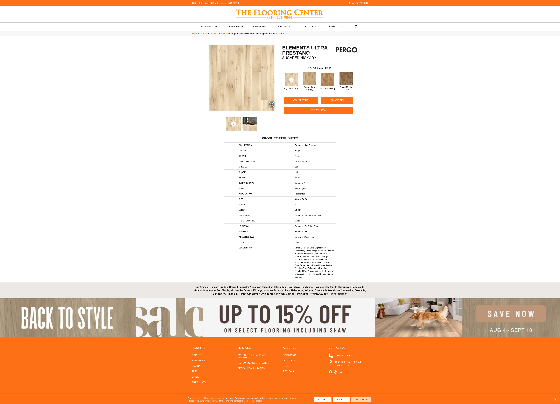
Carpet (197, 355)
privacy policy (209, 401)
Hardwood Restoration (253, 363)
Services (233, 26)
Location (310, 26)
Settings (361, 399)
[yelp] (336, 372)
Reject (341, 399)
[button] (215, 26)
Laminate (214, 34)
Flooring (207, 26)
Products (224, 34)
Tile (194, 371)
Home (194, 34)
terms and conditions (233, 401)
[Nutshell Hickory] (328, 80)
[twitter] (341, 372)
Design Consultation (251, 368)
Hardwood (199, 360)
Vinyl (195, 377)
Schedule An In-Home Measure (251, 356)
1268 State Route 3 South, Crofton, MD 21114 (215, 3)
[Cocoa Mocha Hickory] (346, 78)
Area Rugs (199, 382)
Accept (322, 399)
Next (276, 122)
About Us (284, 26)
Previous (206, 122)
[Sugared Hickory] (291, 80)
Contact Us (335, 26)
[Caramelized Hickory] (309, 78)
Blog (286, 366)
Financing (259, 26)
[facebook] (331, 372)
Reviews (288, 371)
